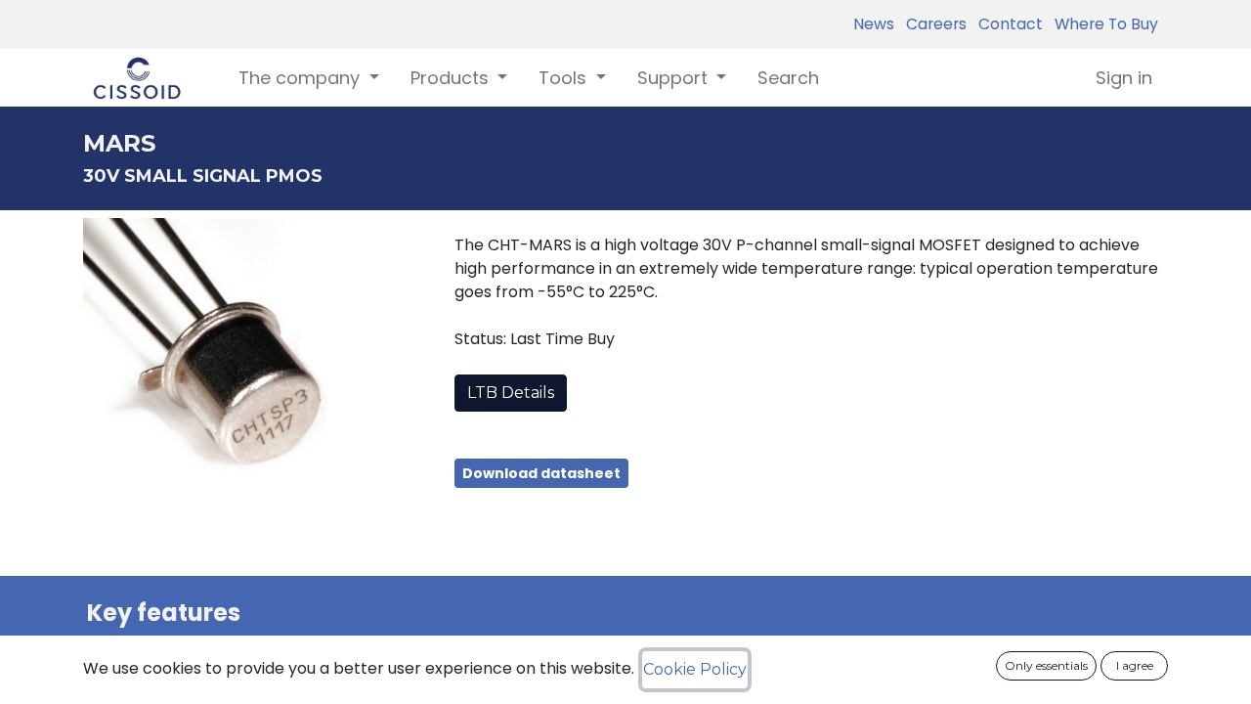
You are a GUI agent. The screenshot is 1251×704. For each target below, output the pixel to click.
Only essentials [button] (1046, 665)
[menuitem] (788, 78)
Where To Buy (1102, 24)
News (873, 24)
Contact (1007, 24)
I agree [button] (1134, 665)
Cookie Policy (695, 669)
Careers (932, 24)
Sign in (1124, 78)
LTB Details (510, 392)
